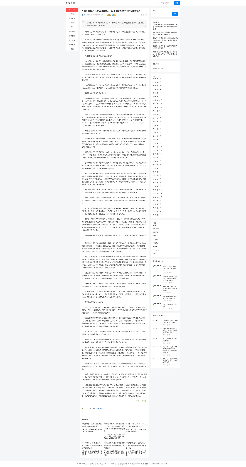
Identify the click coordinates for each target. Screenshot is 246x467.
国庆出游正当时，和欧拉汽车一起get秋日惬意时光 (170, 268)
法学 (72, 27)
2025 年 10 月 (157, 100)
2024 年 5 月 (157, 129)
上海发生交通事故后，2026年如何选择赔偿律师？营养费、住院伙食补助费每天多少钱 (165, 40)
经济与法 (72, 40)
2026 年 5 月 (157, 89)
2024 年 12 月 (157, 104)
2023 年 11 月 (157, 150)
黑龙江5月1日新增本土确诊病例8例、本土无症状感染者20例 (170, 361)
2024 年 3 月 (157, 136)
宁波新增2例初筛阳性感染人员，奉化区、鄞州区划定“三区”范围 (170, 331)
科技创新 (72, 36)
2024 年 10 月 (157, 111)
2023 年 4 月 (157, 175)
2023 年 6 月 (157, 168)
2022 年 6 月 (157, 211)
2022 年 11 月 (157, 193)
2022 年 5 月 (157, 215)
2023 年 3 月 (157, 179)
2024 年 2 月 (157, 139)
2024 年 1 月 (157, 143)
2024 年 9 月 (157, 114)
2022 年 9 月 (157, 200)
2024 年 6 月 (157, 125)
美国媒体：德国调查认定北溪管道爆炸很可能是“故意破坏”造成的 (170, 278)
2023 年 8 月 (157, 161)
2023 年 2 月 (157, 182)
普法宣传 (72, 18)
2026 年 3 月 (157, 96)
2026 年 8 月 (157, 78)
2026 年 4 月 (157, 93)
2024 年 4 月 (157, 132)
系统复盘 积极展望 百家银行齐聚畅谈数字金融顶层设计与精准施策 (114, 453)
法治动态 (72, 31)
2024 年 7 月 (157, 121)
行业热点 (72, 44)
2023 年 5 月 (157, 172)
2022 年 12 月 (157, 190)
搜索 (176, 3)
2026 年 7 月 (157, 82)
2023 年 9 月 (157, 157)
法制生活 (70, 3)
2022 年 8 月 (157, 204)
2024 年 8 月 (157, 118)
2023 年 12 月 (157, 147)
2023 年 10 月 (157, 154)
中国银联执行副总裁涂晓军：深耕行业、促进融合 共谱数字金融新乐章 (92, 453)
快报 (72, 14)
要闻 (72, 49)
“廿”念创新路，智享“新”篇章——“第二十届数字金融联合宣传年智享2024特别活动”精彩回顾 (114, 436)
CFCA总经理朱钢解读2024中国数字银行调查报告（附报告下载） (136, 453)
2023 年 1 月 (157, 186)
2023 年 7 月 (157, 165)
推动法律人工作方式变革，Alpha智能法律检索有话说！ (170, 288)
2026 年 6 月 (157, 86)
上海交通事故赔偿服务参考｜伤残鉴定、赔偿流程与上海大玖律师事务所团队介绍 (165, 54)
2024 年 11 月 (157, 107)
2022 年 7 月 (157, 208)
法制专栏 (72, 23)
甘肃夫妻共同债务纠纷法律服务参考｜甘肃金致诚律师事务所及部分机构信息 (165, 27)
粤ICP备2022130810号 (162, 464)
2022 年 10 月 (157, 197)
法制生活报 (85, 464)
